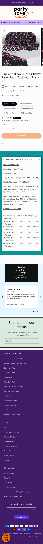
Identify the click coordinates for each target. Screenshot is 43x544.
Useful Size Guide (10, 446)
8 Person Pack (10, 104)
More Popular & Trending (13, 414)
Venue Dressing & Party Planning (16, 492)
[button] (4, 13)
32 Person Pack (28, 108)
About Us (7, 478)
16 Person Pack (27, 104)
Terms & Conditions (11, 451)
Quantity (4, 124)
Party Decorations (10, 401)
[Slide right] (26, 70)
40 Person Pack (11, 113)
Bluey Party (8, 377)
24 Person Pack (11, 108)
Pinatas (6, 410)
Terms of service (12, 537)
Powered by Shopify (24, 533)
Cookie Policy (9, 460)
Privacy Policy (9, 455)
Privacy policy (36, 533)
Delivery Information (11, 432)
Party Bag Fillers (10, 405)
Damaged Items (9, 442)
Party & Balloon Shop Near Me (15, 363)
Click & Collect (9, 487)
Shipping (13, 120)
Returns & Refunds (10, 437)
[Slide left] (17, 70)
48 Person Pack (28, 113)
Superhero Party (10, 368)
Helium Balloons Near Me (13, 359)
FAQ (5, 428)
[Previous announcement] (4, 2)
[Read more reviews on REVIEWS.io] (22, 278)
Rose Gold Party (10, 382)
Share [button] (6, 143)
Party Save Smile (12, 533)
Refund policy (23, 537)
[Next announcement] (39, 2)
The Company (9, 473)
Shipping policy (33, 537)
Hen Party (7, 396)
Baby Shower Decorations (13, 387)
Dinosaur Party (9, 373)
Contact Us (8, 482)
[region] (21, 297)
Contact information (22, 540)
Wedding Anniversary (11, 391)
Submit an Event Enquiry (13, 496)
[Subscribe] (36, 341)
